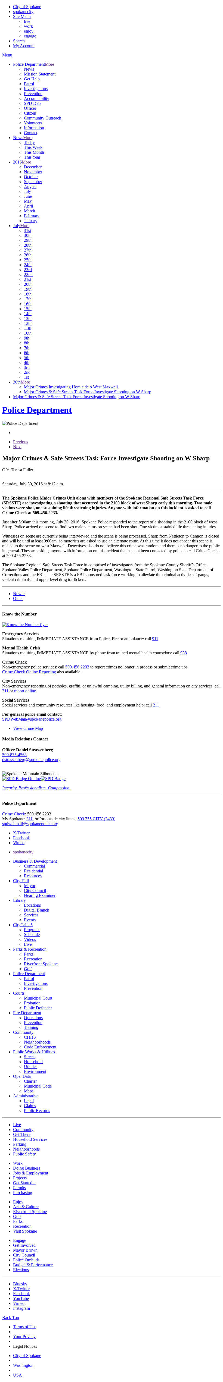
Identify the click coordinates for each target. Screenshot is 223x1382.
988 (183, 653)
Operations (33, 1017)
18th (28, 294)
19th (28, 289)
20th (28, 284)
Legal (29, 1100)
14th (28, 313)
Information (34, 127)
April (28, 206)
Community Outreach (42, 118)
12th (28, 323)
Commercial (34, 866)
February (31, 215)
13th (28, 318)
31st (27, 230)
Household (33, 1061)
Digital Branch (36, 910)
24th (28, 264)
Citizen (30, 113)
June (28, 196)
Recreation (33, 959)
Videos (30, 939)
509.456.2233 (77, 667)
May (28, 201)
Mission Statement (39, 74)
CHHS (30, 1037)
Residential (33, 871)
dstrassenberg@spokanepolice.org (31, 759)
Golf (28, 968)
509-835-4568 (14, 754)
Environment (35, 1071)
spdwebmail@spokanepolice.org (30, 823)
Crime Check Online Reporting (29, 672)
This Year (32, 157)
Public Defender (38, 1008)
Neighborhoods (37, 1042)
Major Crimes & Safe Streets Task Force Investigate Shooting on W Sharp (87, 392)
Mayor (29, 885)
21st (27, 279)
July (27, 191)
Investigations (36, 88)
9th (26, 338)
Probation (32, 1003)
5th (26, 357)
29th (28, 240)
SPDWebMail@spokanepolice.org (31, 719)
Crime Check (13, 814)
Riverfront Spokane (41, 964)
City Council (35, 890)
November (33, 171)
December (33, 167)
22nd (28, 274)
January (30, 220)
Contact (30, 132)
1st (26, 377)
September (33, 181)
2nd (27, 372)
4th (26, 362)
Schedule (32, 934)
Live (28, 944)
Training (31, 1027)
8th (26, 343)
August (30, 186)
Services (31, 915)
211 (156, 705)
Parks (28, 954)
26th (28, 255)
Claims (30, 1105)
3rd (27, 367)
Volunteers (33, 123)
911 (155, 638)
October (31, 176)
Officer (30, 108)
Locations (32, 905)
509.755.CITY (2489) (96, 818)
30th (28, 235)
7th (26, 348)
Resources (33, 876)
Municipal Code (38, 1086)
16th (28, 303)
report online (25, 691)
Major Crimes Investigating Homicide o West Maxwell (71, 387)
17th (28, 299)
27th (28, 250)
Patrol (29, 83)
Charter (30, 1081)
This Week (33, 147)
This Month (34, 152)
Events (30, 920)
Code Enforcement (40, 1047)
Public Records (37, 1110)
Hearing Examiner (39, 895)
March (29, 211)
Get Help (32, 79)
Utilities (30, 1066)
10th (28, 333)
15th (28, 308)
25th (28, 259)
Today (29, 142)
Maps (28, 1091)
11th (27, 328)
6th (26, 352)
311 (5, 691)
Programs (32, 929)
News (29, 69)
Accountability (36, 98)
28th (28, 245)
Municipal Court (38, 998)
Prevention (33, 93)
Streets (29, 1056)
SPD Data (32, 103)
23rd (28, 269)
